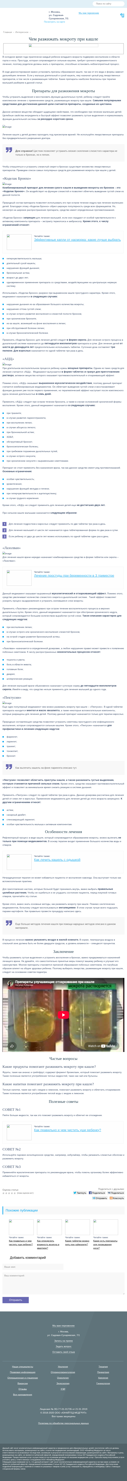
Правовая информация (22, 1372)
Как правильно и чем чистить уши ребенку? (67, 1130)
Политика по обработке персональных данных (63, 1423)
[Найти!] (121, 4)
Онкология (63, 1377)
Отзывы (23, 1389)
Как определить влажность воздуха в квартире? (48, 1244)
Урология (63, 1366)
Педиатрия (103, 1372)
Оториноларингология (63, 1372)
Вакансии (23, 1383)
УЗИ (63, 1389)
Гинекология (103, 1383)
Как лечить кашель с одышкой (57, 860)
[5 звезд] (15, 1193)
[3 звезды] (9, 1193)
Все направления (22, 1394)
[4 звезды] (12, 1193)
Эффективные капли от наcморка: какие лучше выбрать (77, 240)
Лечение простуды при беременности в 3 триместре (74, 575)
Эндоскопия (62, 1383)
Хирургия (103, 1377)
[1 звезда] (3, 1193)
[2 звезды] (6, 1193)
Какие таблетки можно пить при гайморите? (77, 1242)
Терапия (103, 1366)
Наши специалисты (22, 1366)
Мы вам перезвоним (89, 13)
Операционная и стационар (22, 1377)
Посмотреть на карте (54, 22)
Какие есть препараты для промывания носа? (105, 1244)
